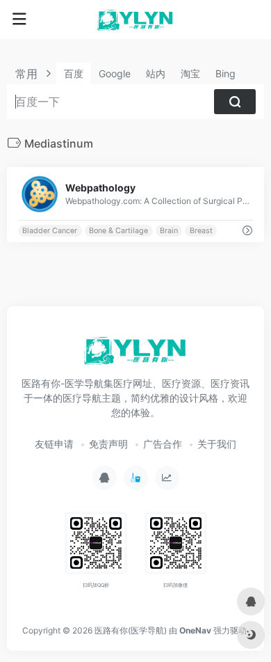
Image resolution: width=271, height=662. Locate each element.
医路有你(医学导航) (131, 630)
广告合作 (162, 444)
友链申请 (54, 444)
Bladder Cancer (49, 230)
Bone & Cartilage (118, 230)
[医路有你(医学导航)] (135, 19)
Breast (201, 230)
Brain (169, 230)
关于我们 (216, 444)
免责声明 (108, 444)
